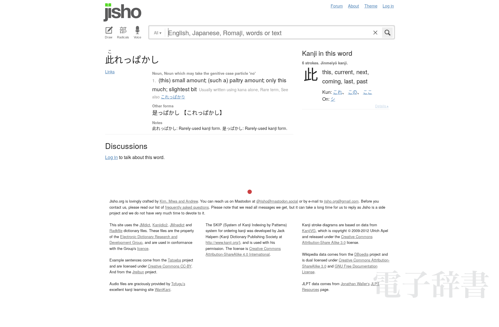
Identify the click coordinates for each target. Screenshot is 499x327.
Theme (370, 6)
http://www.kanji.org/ (222, 242)
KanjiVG (309, 230)
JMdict (144, 224)
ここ (367, 92)
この (352, 92)
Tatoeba (174, 260)
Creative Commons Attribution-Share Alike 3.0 (337, 239)
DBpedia (361, 254)
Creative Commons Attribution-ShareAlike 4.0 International (243, 251)
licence (142, 248)
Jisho (122, 12)
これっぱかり (173, 97)
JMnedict (177, 224)
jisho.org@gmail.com (341, 201)
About (353, 6)
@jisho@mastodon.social (277, 201)
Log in (388, 6)
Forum (337, 6)
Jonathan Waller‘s (355, 283)
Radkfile (115, 230)
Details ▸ (382, 105)
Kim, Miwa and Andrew (179, 201)
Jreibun (138, 271)
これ (337, 92)
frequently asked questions (187, 207)
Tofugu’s (178, 283)
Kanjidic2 (159, 224)
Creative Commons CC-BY (169, 266)
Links (110, 71)
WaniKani (162, 289)
